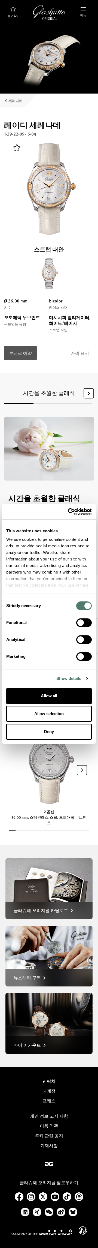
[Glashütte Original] (49, 12)
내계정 (49, 1091)
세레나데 (15, 100)
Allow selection (49, 713)
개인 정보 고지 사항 (49, 1116)
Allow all (49, 696)
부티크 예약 (20, 353)
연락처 (49, 1081)
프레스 (49, 1100)
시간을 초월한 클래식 (49, 393)
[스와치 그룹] (41, 1232)
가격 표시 (80, 353)
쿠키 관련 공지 (49, 1135)
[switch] (84, 622)
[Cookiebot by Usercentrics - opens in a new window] (69, 511)
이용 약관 (49, 1126)
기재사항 (49, 1145)
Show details (68, 678)
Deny (49, 731)
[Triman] (83, 1230)
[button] (89, 393)
